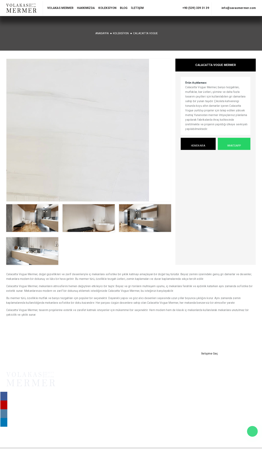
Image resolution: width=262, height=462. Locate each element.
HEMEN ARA (198, 145)
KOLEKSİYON (107, 8)
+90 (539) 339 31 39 (195, 8)
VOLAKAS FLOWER (209, 394)
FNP (221, 455)
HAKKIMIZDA (86, 8)
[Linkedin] (27, 433)
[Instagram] (18, 433)
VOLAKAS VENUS (208, 385)
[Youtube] (36, 433)
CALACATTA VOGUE (145, 33)
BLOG (123, 8)
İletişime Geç (209, 353)
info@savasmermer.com (239, 8)
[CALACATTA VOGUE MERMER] (88, 130)
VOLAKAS (203, 380)
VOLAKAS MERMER (60, 8)
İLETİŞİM (137, 8)
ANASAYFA (102, 33)
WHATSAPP (234, 145)
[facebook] (10, 433)
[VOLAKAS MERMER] (21, 8)
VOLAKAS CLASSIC (209, 389)
